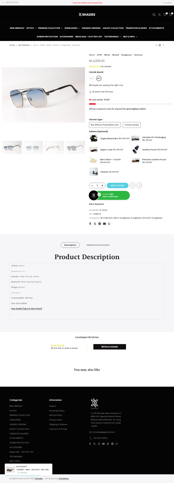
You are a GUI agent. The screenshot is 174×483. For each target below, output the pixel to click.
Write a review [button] (109, 346)
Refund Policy (55, 415)
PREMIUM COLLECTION (20, 415)
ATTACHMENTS (16, 438)
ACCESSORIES (16, 447)
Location (168, 3)
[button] (95, 66)
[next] (79, 95)
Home (12, 45)
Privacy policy (55, 419)
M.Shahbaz (64, 478)
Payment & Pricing (58, 429)
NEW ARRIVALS (16, 406)
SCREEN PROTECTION (19, 442)
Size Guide (16, 308)
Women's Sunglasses (152, 218)
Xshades (39, 478)
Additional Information (98, 245)
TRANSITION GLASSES (19, 433)
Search (52, 406)
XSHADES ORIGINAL (18, 424)
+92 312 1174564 (11, 2)
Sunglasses (136, 218)
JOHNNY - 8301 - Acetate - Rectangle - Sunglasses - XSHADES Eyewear (33, 469)
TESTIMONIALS (16, 456)
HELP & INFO (15, 461)
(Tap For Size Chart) (32, 308)
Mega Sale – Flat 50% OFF (21, 452)
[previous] (7, 95)
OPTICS (13, 410)
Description (70, 245)
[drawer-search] (154, 14)
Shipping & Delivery (58, 424)
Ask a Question (96, 204)
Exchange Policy (57, 410)
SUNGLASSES (15, 419)
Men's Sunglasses (122, 218)
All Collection (24, 45)
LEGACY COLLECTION (19, 429)
